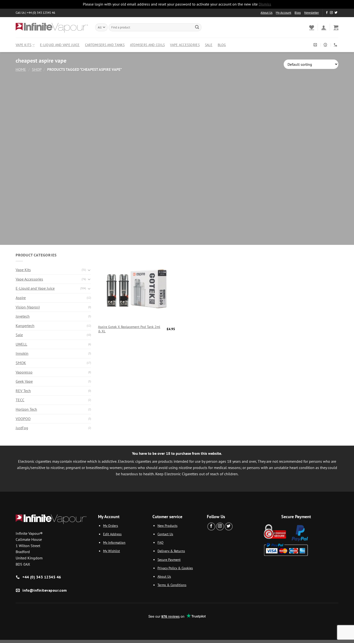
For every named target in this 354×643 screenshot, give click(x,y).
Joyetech (23, 316)
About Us (266, 13)
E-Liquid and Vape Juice (60, 44)
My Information (114, 542)
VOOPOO (23, 418)
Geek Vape (24, 381)
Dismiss (265, 4)
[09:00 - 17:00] (326, 44)
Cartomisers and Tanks (105, 44)
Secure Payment (169, 559)
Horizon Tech (26, 409)
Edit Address (112, 534)
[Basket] (336, 27)
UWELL (21, 344)
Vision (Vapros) (28, 307)
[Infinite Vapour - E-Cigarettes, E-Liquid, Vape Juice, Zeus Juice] (52, 27)
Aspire (21, 297)
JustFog (22, 427)
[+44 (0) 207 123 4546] (336, 44)
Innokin (22, 353)
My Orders (110, 525)
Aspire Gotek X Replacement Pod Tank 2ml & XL (129, 329)
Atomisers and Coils (147, 44)
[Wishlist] (311, 27)
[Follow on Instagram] (331, 12)
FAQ (160, 542)
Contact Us (165, 534)
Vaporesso (24, 372)
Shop (37, 69)
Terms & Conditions (171, 585)
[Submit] (197, 27)
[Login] (323, 27)
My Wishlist (111, 551)
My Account (283, 13)
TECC (20, 399)
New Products (167, 525)
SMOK (21, 362)
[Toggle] (89, 270)
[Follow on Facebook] (326, 12)
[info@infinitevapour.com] (316, 44)
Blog (298, 13)
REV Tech (23, 390)
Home (21, 69)
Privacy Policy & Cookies (175, 568)
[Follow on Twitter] (335, 12)
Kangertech (25, 325)
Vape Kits (24, 44)
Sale (208, 44)
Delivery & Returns (171, 551)
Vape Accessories (185, 44)
